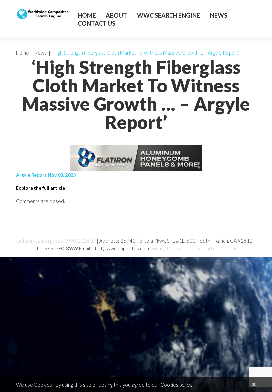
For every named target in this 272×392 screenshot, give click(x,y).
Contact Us (96, 23)
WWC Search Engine (168, 15)
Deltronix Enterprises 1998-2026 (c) (56, 241)
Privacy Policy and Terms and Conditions (193, 248)
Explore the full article (40, 188)
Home (87, 15)
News (218, 15)
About (116, 15)
